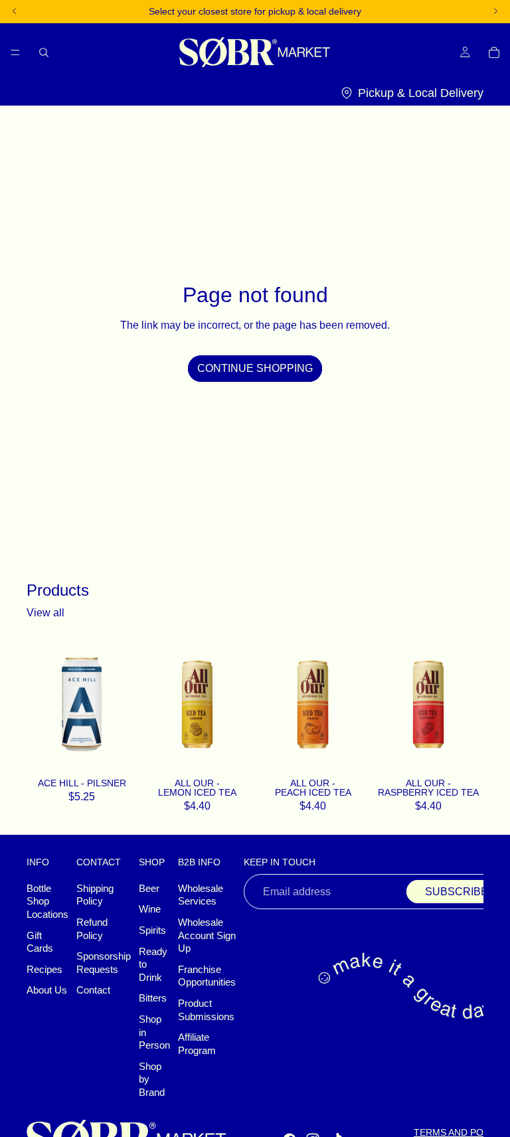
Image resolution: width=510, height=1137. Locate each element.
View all (45, 612)
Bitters (153, 998)
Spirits (152, 930)
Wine (150, 909)
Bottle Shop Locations (47, 901)
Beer (149, 888)
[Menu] (15, 52)
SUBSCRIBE (456, 891)
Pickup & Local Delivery (420, 93)
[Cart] (494, 51)
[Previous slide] (156, 704)
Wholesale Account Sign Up (207, 935)
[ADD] (119, 755)
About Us (47, 990)
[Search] (43, 51)
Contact (93, 990)
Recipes (44, 969)
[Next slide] (237, 704)
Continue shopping (255, 368)
